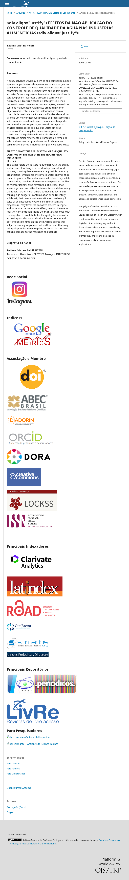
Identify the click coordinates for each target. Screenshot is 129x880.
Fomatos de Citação (90, 110)
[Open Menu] (6, 3)
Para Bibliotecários (16, 773)
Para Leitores (13, 763)
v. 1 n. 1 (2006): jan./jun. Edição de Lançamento (52, 12)
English (10, 812)
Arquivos (20, 12)
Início (9, 12)
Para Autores (13, 768)
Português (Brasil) (16, 807)
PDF (85, 46)
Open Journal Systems (19, 787)
